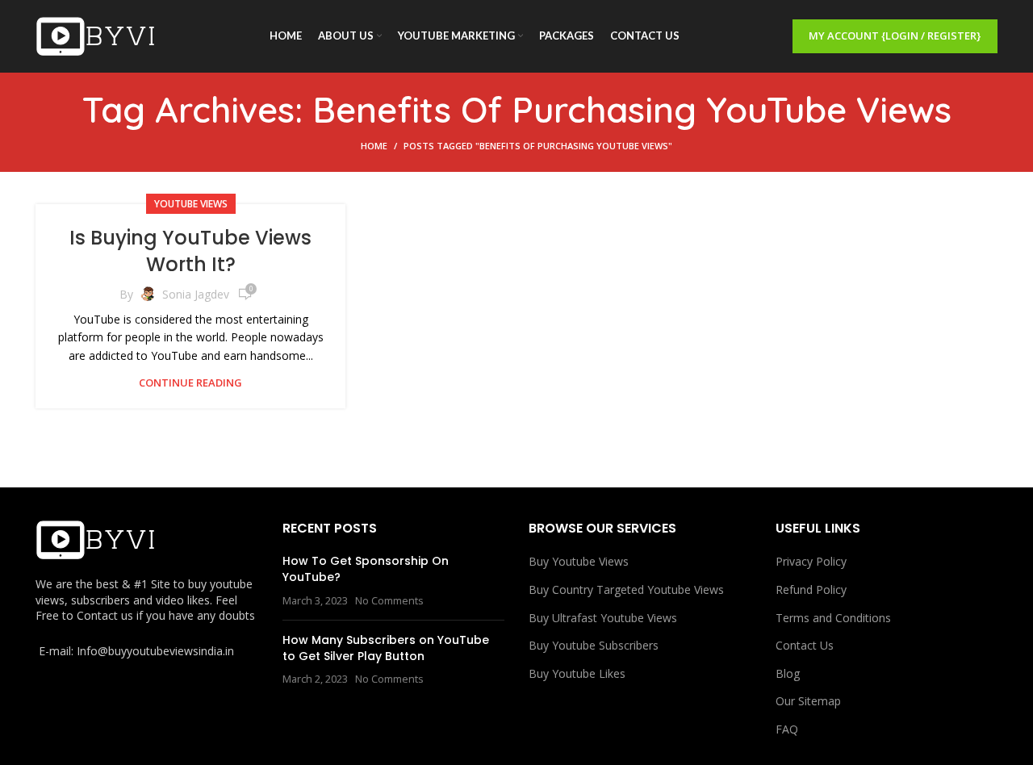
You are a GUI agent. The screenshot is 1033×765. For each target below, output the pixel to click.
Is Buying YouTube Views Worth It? (190, 251)
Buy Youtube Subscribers (594, 645)
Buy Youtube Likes (577, 673)
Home (374, 146)
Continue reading (190, 383)
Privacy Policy (811, 561)
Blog (788, 673)
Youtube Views (191, 204)
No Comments (389, 601)
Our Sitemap (808, 701)
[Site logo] (96, 35)
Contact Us (805, 645)
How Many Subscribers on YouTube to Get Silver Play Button (385, 648)
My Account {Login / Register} (895, 35)
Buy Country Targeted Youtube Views (626, 589)
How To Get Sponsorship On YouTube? (365, 569)
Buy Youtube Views (579, 561)
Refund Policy (811, 589)
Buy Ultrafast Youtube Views (603, 617)
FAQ (787, 729)
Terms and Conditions (833, 617)
